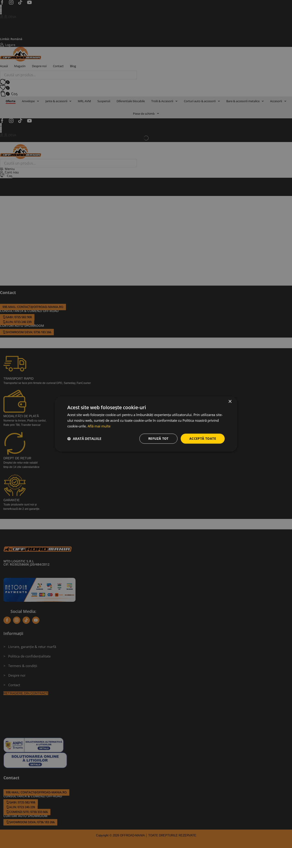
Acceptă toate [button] (202, 438)
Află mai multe (99, 426)
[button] (84, 439)
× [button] (230, 401)
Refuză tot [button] (158, 438)
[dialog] (146, 424)
